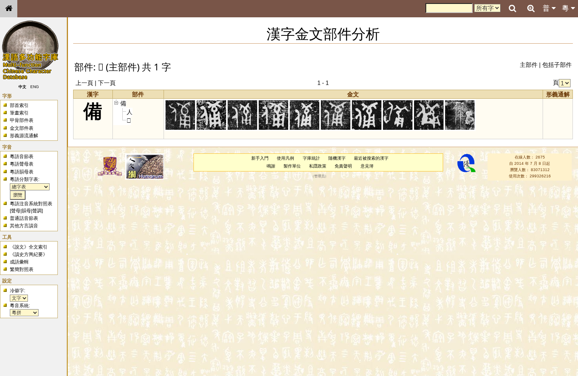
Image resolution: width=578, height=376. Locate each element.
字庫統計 (311, 158)
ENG (34, 87)
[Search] (512, 8)
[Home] (8, 8)
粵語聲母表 (21, 164)
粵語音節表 (21, 156)
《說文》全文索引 (29, 247)
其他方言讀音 (24, 226)
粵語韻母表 (21, 172)
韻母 (26, 211)
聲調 (37, 211)
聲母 (15, 211)
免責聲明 (343, 166)
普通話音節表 (24, 218)
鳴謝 (271, 166)
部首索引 (19, 105)
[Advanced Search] (530, 8)
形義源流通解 (24, 135)
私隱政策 (317, 166)
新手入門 (260, 158)
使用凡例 (285, 158)
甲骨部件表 (21, 120)
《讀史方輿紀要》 (29, 254)
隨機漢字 (337, 158)
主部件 (529, 64)
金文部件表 (21, 128)
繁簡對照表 (21, 269)
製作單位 (292, 166)
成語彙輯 (19, 262)
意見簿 (367, 166)
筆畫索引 (19, 113)
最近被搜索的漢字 (371, 158)
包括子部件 (557, 64)
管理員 (319, 176)
